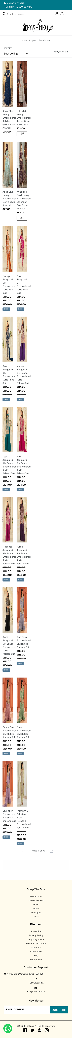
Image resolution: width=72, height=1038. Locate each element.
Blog (36, 955)
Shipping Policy (36, 939)
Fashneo (30, 1026)
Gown (36, 908)
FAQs (36, 916)
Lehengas (36, 912)
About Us (36, 947)
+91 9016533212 (15, 3)
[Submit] (4, 13)
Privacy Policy (36, 935)
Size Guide (36, 931)
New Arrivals (36, 896)
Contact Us (36, 951)
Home (24, 40)
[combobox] (17, 14)
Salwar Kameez (36, 900)
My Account (36, 959)
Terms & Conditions (36, 943)
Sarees (36, 904)
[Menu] (67, 13)
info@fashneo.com (36, 991)
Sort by (8, 48)
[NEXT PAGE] (51, 850)
